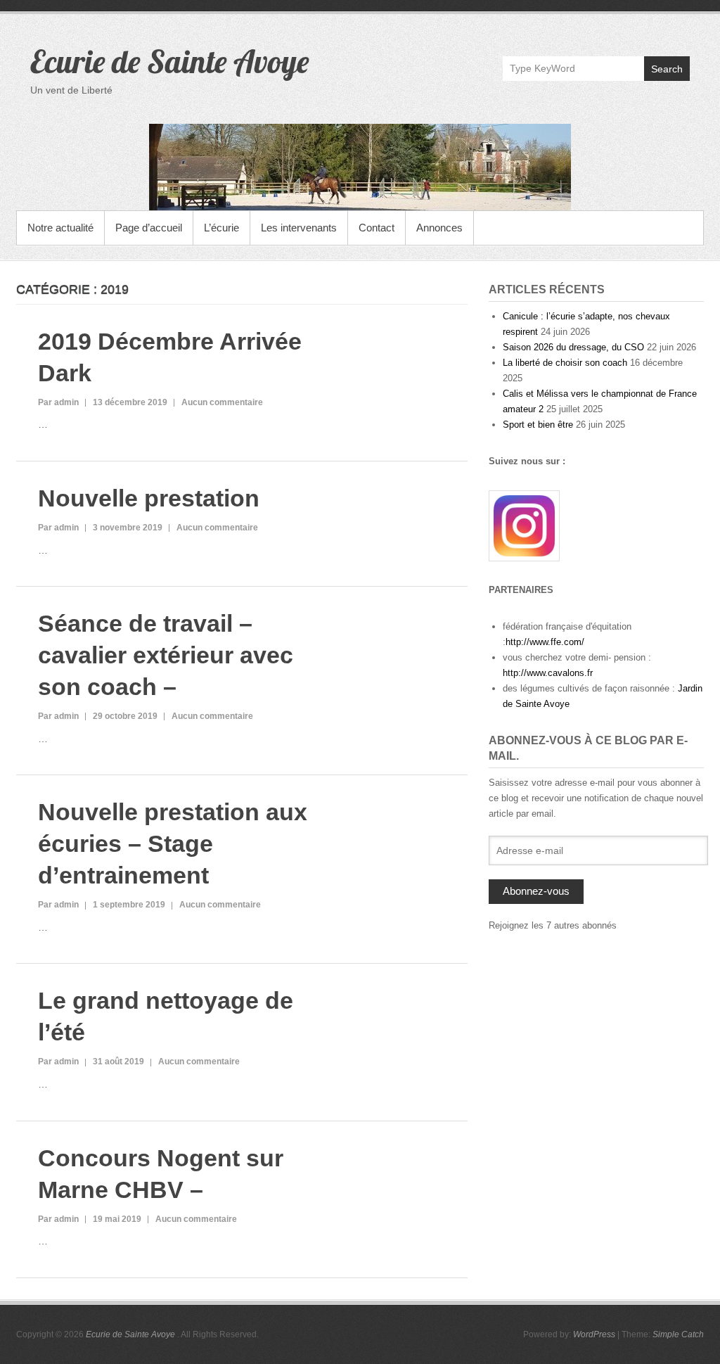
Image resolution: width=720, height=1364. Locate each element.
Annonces (439, 228)
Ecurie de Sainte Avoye (169, 61)
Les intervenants (299, 228)
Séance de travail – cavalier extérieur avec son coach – (165, 655)
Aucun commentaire (222, 402)
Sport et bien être (538, 424)
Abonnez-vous (536, 891)
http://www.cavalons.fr (548, 673)
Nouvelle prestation (148, 498)
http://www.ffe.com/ (545, 642)
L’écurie (221, 228)
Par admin (58, 402)
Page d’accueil (148, 228)
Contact (376, 228)
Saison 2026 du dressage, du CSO (573, 347)
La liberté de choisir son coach (565, 362)
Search (667, 69)
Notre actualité (60, 228)
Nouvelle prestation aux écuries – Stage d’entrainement (172, 843)
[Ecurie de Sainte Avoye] (360, 167)
